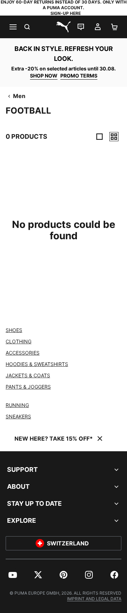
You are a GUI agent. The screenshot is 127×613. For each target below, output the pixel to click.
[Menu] (13, 27)
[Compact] (99, 137)
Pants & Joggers (28, 387)
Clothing (18, 341)
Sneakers (18, 416)
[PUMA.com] (63, 27)
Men (19, 95)
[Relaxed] (114, 136)
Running (17, 405)
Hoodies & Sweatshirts (37, 364)
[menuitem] (13, 575)
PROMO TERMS (78, 76)
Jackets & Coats (28, 375)
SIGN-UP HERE (65, 13)
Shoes (14, 330)
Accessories (23, 353)
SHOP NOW (44, 76)
